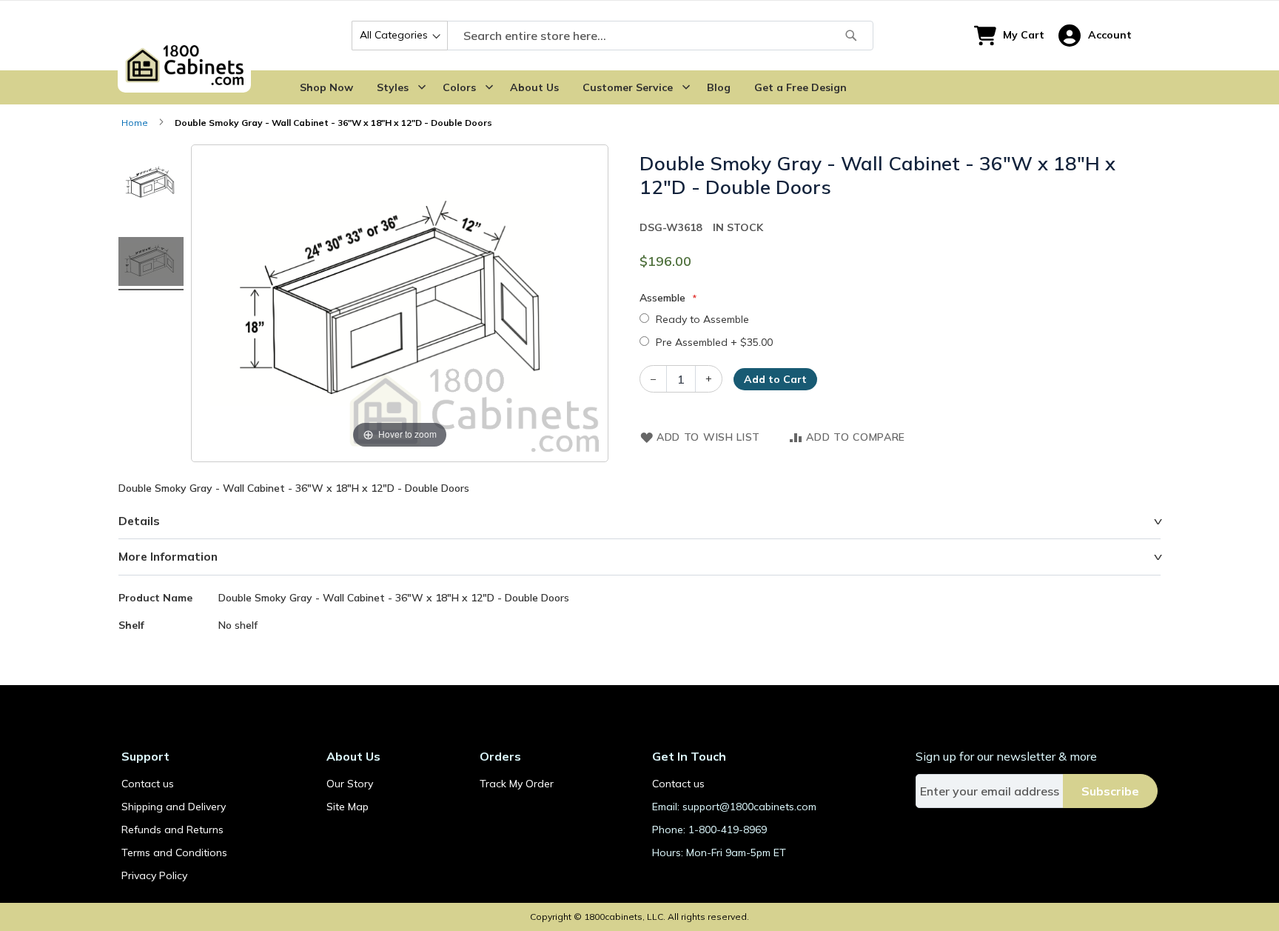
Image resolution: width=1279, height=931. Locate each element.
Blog (719, 87)
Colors (459, 87)
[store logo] (184, 35)
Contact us (147, 783)
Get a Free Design (800, 87)
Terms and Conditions (174, 852)
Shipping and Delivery (173, 806)
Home (134, 122)
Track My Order (517, 783)
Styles (393, 87)
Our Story (349, 783)
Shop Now (326, 87)
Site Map (347, 806)
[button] (1095, 35)
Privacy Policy (154, 875)
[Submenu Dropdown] (422, 87)
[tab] (639, 521)
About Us (534, 87)
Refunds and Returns (172, 829)
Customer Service (628, 87)
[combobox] (612, 35)
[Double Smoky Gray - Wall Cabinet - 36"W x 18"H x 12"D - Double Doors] (151, 184)
